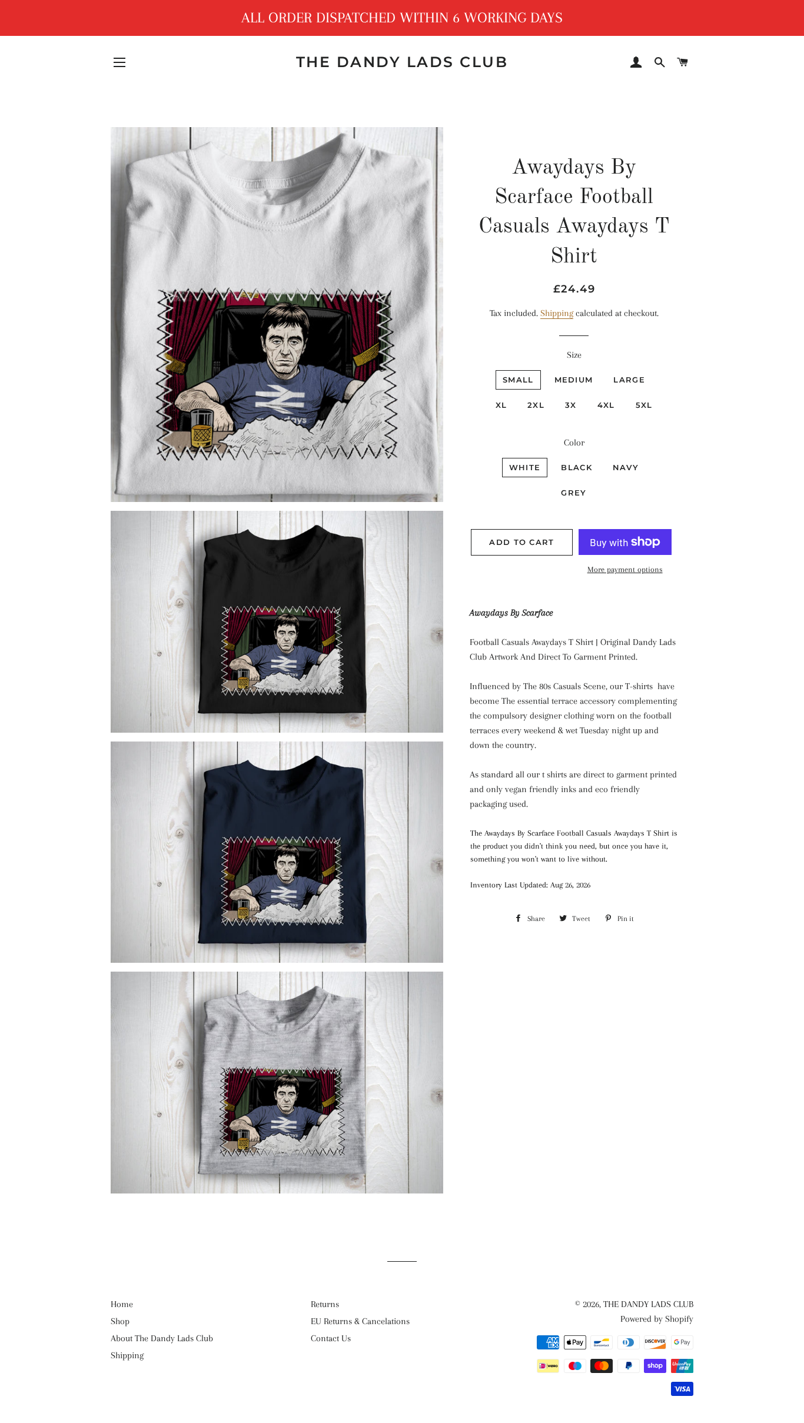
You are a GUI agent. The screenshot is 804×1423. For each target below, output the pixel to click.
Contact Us (331, 1338)
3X (571, 405)
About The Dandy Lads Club (162, 1338)
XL (501, 405)
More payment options (625, 569)
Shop (120, 1321)
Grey (573, 492)
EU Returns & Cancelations (360, 1321)
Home (122, 1304)
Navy (626, 467)
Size (574, 355)
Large (629, 379)
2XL (535, 405)
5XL (644, 405)
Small (518, 379)
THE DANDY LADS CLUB (402, 62)
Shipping (556, 313)
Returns (325, 1304)
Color (574, 442)
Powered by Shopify (656, 1319)
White (525, 467)
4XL (606, 405)
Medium (573, 379)
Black (576, 467)
